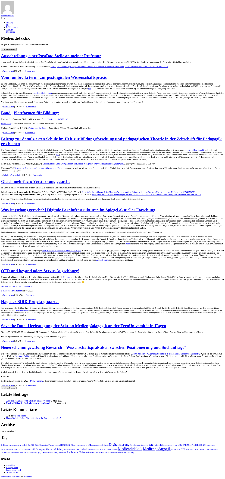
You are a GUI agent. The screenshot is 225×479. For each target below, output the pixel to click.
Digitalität (155, 444)
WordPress (28, 477)
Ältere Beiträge (8, 49)
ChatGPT (31, 445)
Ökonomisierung (128, 452)
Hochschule (82, 449)
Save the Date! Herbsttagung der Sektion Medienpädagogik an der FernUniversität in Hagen (83, 325)
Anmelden (10, 465)
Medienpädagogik (157, 449)
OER (183, 449)
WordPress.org (12, 472)
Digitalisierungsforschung (139, 445)
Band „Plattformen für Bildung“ (30, 112)
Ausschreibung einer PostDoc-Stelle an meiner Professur (51, 55)
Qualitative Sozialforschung (9, 452)
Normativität (175, 449)
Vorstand (115, 452)
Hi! (7, 25)
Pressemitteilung (21, 310)
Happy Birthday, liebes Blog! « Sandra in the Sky (26, 418)
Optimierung (189, 449)
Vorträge (9, 29)
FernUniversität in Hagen (11, 449)
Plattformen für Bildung (57, 119)
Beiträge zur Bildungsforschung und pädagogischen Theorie (39, 168)
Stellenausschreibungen (51, 452)
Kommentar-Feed (13, 470)
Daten (74, 445)
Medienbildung (112, 449)
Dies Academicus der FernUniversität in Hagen (61, 250)
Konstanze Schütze (23, 356)
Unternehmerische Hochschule (101, 452)
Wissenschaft (8, 71)
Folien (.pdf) (29, 286)
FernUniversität (210, 445)
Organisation (199, 449)
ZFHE (120, 452)
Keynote (66, 277)
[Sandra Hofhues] (7, 13)
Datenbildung (81, 445)
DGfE (89, 444)
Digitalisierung (119, 444)
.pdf (57, 155)
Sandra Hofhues (7, 16)
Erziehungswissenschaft (191, 444)
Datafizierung (65, 444)
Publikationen (12, 27)
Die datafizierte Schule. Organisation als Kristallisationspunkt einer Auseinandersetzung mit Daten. (83, 164)
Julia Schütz (6, 124)
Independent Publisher (10, 477)
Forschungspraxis (27, 449)
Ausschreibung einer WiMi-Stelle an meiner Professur (28, 401)
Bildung (4, 445)
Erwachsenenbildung (169, 445)
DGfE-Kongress (97, 445)
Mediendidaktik (130, 449)
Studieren (63, 452)
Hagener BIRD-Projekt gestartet (30, 301)
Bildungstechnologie (15, 445)
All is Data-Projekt (196, 150)
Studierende (72, 452)
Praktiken (215, 449)
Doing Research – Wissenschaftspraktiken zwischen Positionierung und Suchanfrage (166, 354)
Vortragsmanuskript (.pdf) (11, 286)
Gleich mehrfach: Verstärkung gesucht (35, 181)
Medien (103, 449)
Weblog (9, 22)
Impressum (10, 32)
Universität (84, 452)
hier (89, 88)
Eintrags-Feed (12, 467)
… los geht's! (55, 418)
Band (127, 244)
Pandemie (208, 449)
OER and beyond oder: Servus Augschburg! (40, 270)
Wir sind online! (19, 416)
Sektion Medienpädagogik (33, 452)
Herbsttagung (39, 449)
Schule (6, 175)
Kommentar (30, 71)
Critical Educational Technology (46, 445)
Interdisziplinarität (93, 449)
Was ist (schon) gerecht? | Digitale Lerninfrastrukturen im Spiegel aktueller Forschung (78, 209)
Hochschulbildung (54, 449)
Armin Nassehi (102, 260)
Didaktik (105, 445)
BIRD (24, 445)
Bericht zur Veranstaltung (11, 291)
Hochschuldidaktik (69, 449)
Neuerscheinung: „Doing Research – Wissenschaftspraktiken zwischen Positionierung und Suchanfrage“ (93, 347)
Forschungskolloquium (42, 93)
